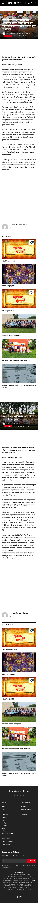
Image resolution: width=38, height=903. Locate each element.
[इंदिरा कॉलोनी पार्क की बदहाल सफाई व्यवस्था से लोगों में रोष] (19, 348)
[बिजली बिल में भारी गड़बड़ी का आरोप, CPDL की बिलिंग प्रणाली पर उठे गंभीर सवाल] (19, 373)
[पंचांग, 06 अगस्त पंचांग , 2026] (19, 249)
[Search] (35, 3)
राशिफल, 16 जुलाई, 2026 (8, 286)
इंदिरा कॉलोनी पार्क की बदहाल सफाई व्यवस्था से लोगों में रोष (16, 360)
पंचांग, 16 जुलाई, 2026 (8, 311)
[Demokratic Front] (20, 3)
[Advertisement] (19, 195)
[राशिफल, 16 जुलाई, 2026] (19, 274)
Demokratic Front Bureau (14, 33)
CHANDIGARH (8, 36)
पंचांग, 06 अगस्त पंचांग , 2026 (9, 261)
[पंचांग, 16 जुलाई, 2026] (19, 298)
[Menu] (3, 3)
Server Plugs (29, 894)
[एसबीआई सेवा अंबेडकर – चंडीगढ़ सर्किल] (19, 323)
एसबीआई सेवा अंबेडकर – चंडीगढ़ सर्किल (11, 336)
